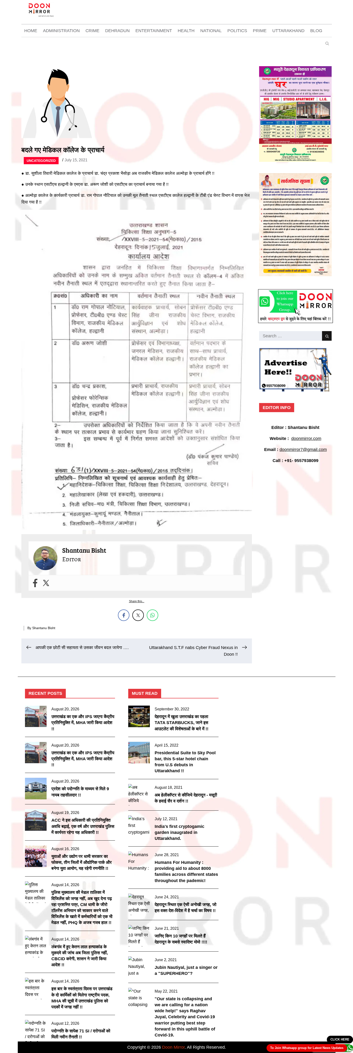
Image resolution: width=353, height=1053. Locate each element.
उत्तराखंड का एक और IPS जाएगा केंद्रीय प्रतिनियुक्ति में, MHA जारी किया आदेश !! (82, 722)
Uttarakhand (288, 30)
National (211, 30)
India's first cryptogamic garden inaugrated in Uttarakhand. (179, 832)
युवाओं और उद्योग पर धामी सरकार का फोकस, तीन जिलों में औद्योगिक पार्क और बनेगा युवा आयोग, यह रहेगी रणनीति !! (81, 862)
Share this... (136, 601)
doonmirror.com (306, 438)
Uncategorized (41, 161)
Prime (260, 30)
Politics (237, 30)
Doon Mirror (173, 1047)
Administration (61, 30)
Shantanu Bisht (43, 628)
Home (30, 30)
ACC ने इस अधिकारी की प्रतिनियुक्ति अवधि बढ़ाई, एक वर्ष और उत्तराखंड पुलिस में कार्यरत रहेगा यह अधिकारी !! (82, 826)
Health (186, 30)
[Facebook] (35, 583)
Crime (92, 30)
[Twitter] (46, 583)
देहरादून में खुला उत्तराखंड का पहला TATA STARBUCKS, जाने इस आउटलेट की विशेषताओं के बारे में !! (181, 722)
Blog (316, 30)
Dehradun (117, 30)
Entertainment (153, 30)
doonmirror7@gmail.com (303, 449)
